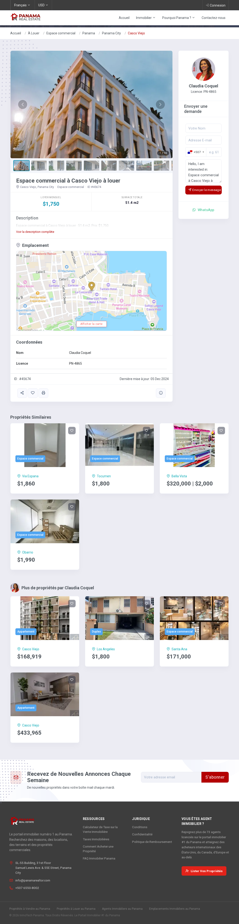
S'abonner (215, 777)
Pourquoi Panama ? (177, 18)
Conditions (139, 827)
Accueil (124, 18)
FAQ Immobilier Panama (99, 858)
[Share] (22, 393)
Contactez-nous (213, 18)
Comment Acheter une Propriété (98, 849)
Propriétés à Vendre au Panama (29, 908)
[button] (23, 104)
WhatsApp (205, 210)
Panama (88, 33)
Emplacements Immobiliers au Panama (174, 908)
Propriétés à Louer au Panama (76, 908)
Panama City (111, 33)
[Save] (33, 393)
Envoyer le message (206, 190)
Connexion (217, 5)
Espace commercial (60, 33)
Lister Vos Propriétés (207, 871)
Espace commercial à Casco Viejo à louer (68, 180)
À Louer (33, 33)
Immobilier (144, 18)
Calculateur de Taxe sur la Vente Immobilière (100, 829)
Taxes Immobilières (96, 839)
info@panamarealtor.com (32, 880)
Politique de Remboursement (152, 842)
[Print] (43, 393)
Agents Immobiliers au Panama (122, 908)
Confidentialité (142, 834)
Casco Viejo (136, 33)
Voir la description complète (35, 232)
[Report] (161, 393)
